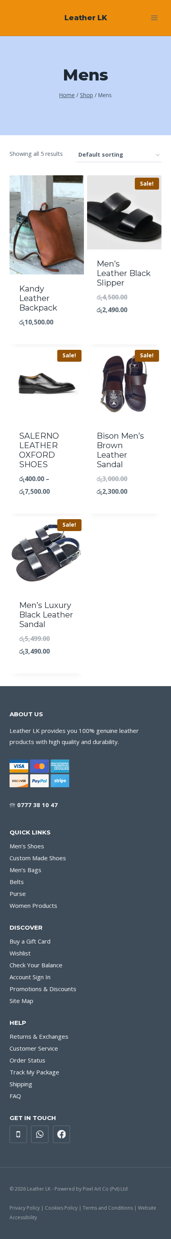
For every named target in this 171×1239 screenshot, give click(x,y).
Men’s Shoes (27, 846)
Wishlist (20, 953)
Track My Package (34, 1072)
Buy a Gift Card (30, 941)
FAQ (15, 1096)
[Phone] (18, 1134)
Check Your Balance (36, 965)
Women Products (33, 905)
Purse (18, 894)
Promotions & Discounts (43, 989)
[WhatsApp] (40, 1134)
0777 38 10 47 (37, 805)
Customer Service (34, 1048)
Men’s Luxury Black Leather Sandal (46, 614)
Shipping (21, 1084)
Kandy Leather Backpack (38, 298)
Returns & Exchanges (39, 1036)
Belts (17, 882)
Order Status (27, 1060)
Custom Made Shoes (38, 858)
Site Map (21, 1001)
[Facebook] (61, 1134)
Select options (124, 326)
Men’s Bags (25, 870)
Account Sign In (30, 977)
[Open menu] (154, 18)
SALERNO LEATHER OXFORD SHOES (39, 450)
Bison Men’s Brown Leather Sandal (120, 450)
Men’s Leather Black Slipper (124, 273)
